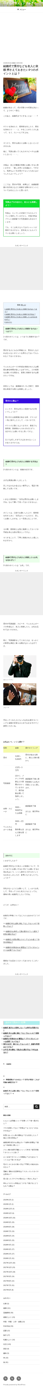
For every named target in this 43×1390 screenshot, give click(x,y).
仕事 (5, 1304)
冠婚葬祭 (8, 1064)
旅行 (5, 1335)
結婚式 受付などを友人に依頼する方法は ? (20, 314)
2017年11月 (7, 1267)
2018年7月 (7, 1231)
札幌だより (7, 1340)
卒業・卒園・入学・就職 (12, 1322)
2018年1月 (7, 1258)
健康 (5, 1308)
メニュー (23, 9)
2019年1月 (7, 1204)
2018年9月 (7, 1222)
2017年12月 (7, 1263)
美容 (5, 1349)
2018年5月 (7, 1240)
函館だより (7, 1317)
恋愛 (5, 1331)
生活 (5, 1344)
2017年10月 (7, 1272)
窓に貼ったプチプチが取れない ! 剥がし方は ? (20, 1179)
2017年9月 (7, 1276)
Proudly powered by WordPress (14, 1384)
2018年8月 (7, 1227)
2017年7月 (7, 1285)
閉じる (23, 305)
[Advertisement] (21, 35)
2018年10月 (7, 1218)
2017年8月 (7, 1281)
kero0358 (19, 63)
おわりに (8, 322)
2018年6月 (7, 1236)
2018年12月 (7, 1209)
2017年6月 (7, 1290)
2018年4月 (7, 1245)
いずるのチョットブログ (18, 3)
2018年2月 (7, 1254)
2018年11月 (7, 1213)
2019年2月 (7, 1200)
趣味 (5, 1353)
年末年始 (6, 1326)
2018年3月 (7, 1249)
